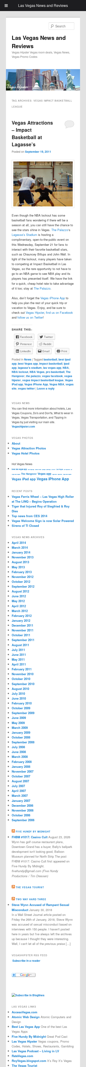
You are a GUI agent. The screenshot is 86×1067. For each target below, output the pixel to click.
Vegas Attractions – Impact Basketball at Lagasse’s (32, 133)
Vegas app (44, 474)
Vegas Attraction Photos (29, 448)
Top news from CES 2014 (29, 516)
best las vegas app (19, 469)
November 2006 (22, 810)
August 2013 (20, 562)
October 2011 (21, 635)
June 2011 (19, 654)
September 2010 (23, 684)
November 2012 (22, 577)
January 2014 (21, 552)
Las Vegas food (67, 469)
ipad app (43, 469)
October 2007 (21, 776)
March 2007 (20, 795)
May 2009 (18, 723)
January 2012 (21, 620)
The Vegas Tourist (30, 887)
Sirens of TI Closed (25, 525)
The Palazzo (59, 230)
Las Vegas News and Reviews (43, 5)
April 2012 (19, 606)
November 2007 (22, 771)
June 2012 (19, 596)
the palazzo (33, 376)
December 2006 (22, 805)
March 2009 (20, 727)
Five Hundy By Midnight (29, 1036)
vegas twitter (26, 388)
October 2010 (21, 679)
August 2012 (20, 591)
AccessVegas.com (24, 1012)
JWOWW (53, 469)
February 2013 (22, 572)
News (27, 359)
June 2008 (19, 752)
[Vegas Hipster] (28, 995)
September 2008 (23, 742)
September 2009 (23, 713)
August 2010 (20, 688)
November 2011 (22, 630)
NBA (66, 368)
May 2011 (18, 659)
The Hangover (29, 473)
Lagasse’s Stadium (24, 234)
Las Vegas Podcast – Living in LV (35, 1051)
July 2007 (18, 786)
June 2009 (19, 717)
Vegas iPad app (24, 479)
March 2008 (20, 756)
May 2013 (18, 567)
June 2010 (19, 698)
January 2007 (21, 800)
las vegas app (52, 368)
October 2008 (21, 737)
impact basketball (50, 363)
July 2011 (18, 650)
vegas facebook (52, 376)
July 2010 (18, 693)
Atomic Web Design (26, 1017)
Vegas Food (54, 474)
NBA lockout (20, 372)
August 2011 (20, 645)
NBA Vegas (37, 372)
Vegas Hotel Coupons (67, 474)
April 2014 (19, 542)
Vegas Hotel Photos (25, 453)
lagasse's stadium (30, 368)
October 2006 (21, 815)
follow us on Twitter (30, 317)
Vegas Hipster (35, 312)
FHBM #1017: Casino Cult (29, 837)
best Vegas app (28, 363)
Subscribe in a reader (26, 961)
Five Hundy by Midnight (33, 831)
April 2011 (19, 664)
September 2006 (23, 820)
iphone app (48, 469)
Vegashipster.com (23, 426)
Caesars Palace (38, 469)
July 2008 (18, 747)
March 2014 (20, 547)
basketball (50, 359)
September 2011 (23, 640)
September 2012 (23, 586)
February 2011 (22, 669)
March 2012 (20, 611)
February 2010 (22, 703)
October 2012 (21, 581)
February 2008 (22, 761)
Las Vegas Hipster (24, 1041)
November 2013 (22, 557)
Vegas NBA (56, 384)
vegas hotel (60, 474)
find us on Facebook (59, 312)
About (16, 443)
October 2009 (21, 708)
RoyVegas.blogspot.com (29, 1060)
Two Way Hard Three (31, 899)
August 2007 (20, 781)
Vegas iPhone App (52, 298)
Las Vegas (59, 469)
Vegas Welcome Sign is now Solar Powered (43, 521)
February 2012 (22, 615)
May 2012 (18, 601)
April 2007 (19, 791)
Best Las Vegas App (26, 1026)
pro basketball (55, 372)
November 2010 (22, 674)
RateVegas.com (22, 1056)
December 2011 (22, 625)
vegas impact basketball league (43, 380)
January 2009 (21, 732)
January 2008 (21, 766)
